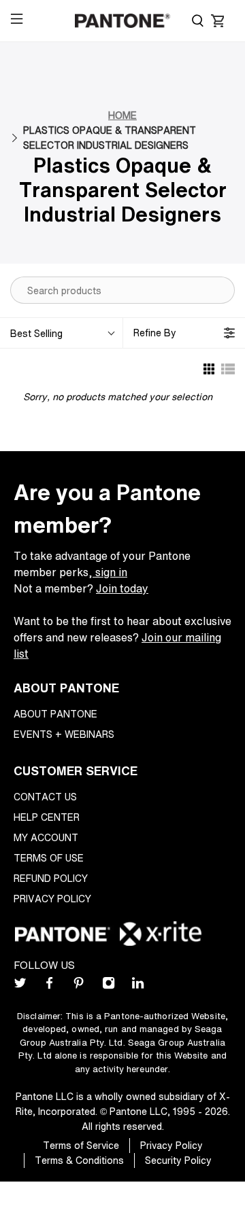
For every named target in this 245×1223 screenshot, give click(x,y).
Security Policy (178, 1160)
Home (122, 115)
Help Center (47, 817)
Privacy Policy (52, 898)
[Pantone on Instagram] (108, 985)
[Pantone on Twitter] (20, 985)
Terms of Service (81, 1145)
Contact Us (45, 797)
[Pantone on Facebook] (49, 985)
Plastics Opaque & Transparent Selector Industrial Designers (109, 137)
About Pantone (55, 714)
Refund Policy (51, 878)
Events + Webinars (64, 734)
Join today (122, 588)
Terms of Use (49, 858)
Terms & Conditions (79, 1160)
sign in (110, 572)
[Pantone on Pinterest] (78, 985)
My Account (46, 837)
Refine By (154, 332)
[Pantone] (122, 21)
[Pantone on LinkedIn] (137, 985)
